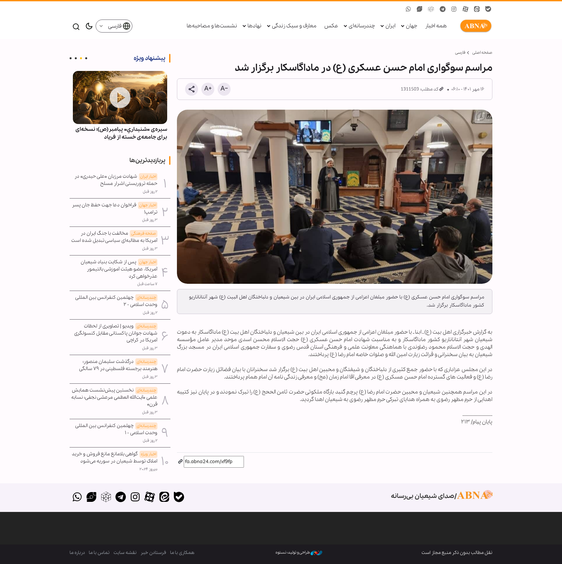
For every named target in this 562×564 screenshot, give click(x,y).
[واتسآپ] (77, 497)
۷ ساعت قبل (147, 284)
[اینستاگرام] (135, 497)
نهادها (254, 26)
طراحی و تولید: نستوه (293, 552)
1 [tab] (86, 58)
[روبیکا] (106, 497)
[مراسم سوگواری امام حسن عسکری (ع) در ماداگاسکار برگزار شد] (334, 197)
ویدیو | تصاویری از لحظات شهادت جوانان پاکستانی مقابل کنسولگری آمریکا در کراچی (115, 333)
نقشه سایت (125, 552)
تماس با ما (99, 552)
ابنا (474, 26)
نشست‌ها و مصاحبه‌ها (212, 26)
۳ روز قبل (149, 220)
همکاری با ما (182, 552)
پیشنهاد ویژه (149, 58)
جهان (411, 26)
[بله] (178, 497)
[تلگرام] (120, 497)
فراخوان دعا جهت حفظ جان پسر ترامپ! (114, 208)
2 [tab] (81, 58)
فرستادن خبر (153, 552)
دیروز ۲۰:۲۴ (148, 469)
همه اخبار (436, 26)
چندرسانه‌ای (362, 26)
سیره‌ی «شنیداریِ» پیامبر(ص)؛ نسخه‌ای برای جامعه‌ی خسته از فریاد (121, 133)
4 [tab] (71, 58)
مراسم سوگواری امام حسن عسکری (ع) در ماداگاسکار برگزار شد (363, 68)
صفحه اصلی (482, 52)
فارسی (115, 26)
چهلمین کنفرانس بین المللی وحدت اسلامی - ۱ (116, 429)
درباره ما (77, 552)
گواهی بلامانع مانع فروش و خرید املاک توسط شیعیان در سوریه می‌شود (114, 457)
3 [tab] (76, 58)
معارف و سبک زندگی (294, 26)
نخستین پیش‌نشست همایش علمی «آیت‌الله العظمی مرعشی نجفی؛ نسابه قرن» (114, 397)
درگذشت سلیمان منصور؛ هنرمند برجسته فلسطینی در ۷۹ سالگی (118, 365)
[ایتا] (164, 497)
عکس (331, 26)
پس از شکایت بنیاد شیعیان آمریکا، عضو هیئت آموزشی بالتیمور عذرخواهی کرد (119, 269)
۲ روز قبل (150, 191)
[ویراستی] (91, 497)
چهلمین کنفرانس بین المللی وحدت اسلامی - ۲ (116, 301)
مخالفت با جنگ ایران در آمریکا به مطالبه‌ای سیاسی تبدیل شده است (114, 237)
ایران (390, 26)
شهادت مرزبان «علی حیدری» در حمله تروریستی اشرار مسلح (115, 180)
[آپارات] (149, 497)
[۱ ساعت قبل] (120, 97)
